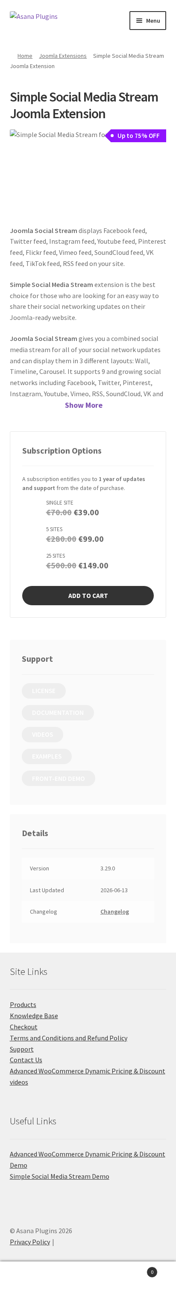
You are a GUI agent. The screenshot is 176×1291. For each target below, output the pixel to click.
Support (22, 1049)
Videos (42, 734)
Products (23, 1004)
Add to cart (88, 596)
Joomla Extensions (63, 56)
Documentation (58, 712)
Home (25, 56)
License (44, 691)
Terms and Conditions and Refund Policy (68, 1038)
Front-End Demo (58, 778)
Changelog (114, 911)
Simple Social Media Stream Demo (59, 1176)
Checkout (24, 1026)
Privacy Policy (30, 1241)
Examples (47, 756)
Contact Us (26, 1059)
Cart (135, 1269)
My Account (29, 1276)
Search (88, 1276)
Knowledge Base (34, 1015)
